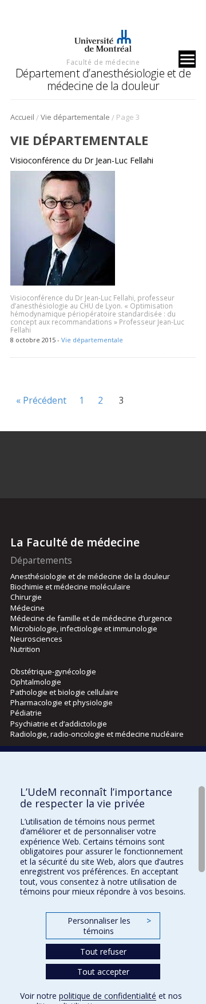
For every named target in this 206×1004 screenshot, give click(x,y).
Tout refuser (103, 951)
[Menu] (187, 59)
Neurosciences (36, 639)
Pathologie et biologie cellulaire (64, 692)
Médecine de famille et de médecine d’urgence (91, 618)
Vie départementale (75, 117)
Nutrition (25, 649)
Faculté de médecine (103, 62)
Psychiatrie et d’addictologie (58, 723)
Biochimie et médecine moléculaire (70, 586)
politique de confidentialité (107, 995)
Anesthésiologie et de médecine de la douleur (90, 576)
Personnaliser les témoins (109, 925)
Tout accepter (103, 971)
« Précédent (41, 400)
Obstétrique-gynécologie (53, 671)
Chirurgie (26, 597)
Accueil (22, 117)
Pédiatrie (26, 713)
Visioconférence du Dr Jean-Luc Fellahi (81, 160)
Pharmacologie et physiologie (61, 702)
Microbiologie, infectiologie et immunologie (83, 628)
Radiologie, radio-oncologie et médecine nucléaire (97, 734)
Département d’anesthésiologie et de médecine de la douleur (103, 79)
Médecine (27, 608)
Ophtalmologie (35, 682)
